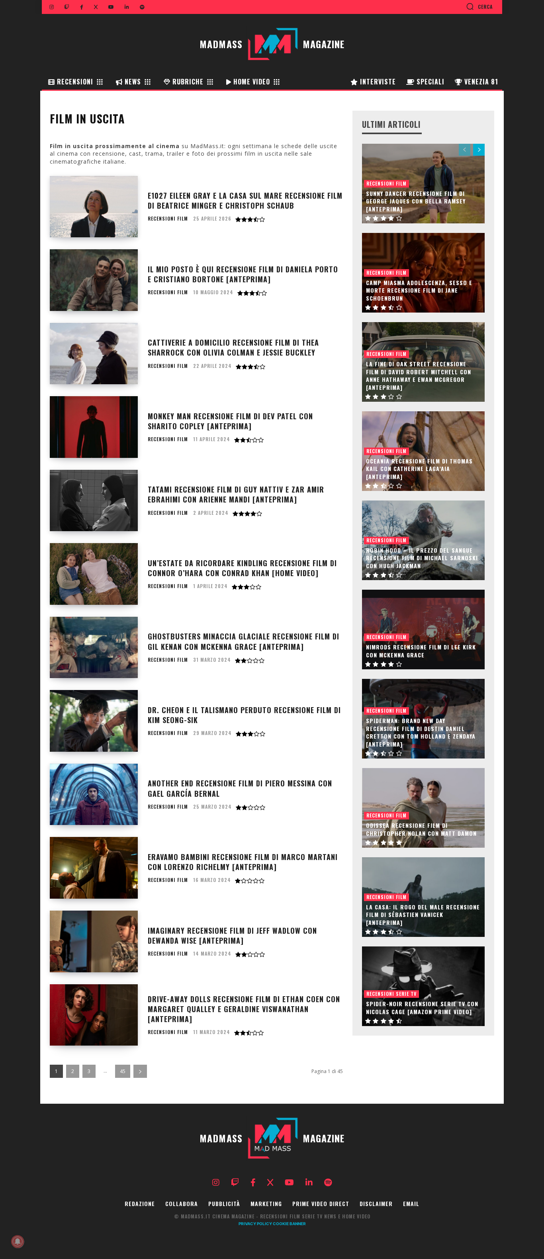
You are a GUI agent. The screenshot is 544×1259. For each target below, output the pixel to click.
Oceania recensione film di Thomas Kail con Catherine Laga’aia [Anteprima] (419, 469)
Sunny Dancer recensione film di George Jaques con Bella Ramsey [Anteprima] (416, 201)
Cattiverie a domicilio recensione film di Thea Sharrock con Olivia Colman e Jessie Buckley (233, 347)
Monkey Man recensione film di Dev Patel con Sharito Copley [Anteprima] (230, 421)
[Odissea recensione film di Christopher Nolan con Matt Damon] (423, 808)
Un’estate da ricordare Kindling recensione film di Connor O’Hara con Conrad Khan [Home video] (242, 568)
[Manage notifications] (17, 1241)
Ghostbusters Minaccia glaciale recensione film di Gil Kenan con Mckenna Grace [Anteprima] (243, 641)
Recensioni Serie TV (391, 993)
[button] (479, 6)
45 (122, 1071)
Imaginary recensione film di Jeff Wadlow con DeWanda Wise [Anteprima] (232, 935)
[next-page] (140, 1071)
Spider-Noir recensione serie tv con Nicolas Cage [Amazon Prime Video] (422, 1007)
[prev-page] (464, 150)
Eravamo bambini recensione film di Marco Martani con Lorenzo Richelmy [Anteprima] (243, 862)
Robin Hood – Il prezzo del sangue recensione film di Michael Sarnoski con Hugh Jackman (422, 558)
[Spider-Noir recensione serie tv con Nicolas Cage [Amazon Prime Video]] (423, 986)
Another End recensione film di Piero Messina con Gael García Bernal (240, 788)
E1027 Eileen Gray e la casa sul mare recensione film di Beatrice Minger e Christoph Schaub (245, 200)
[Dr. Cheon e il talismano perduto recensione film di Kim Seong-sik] (94, 721)
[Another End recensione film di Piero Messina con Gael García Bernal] (94, 794)
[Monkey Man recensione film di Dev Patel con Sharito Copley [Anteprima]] (94, 427)
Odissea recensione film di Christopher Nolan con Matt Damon (421, 829)
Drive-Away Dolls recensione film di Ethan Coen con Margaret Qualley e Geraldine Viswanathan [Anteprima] (244, 1009)
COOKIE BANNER (289, 1223)
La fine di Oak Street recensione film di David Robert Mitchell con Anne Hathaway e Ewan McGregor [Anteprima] (418, 375)
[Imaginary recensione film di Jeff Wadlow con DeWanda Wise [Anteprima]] (94, 941)
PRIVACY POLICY (255, 1223)
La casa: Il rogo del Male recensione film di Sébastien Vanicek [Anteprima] (423, 915)
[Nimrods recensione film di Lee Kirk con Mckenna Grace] (423, 629)
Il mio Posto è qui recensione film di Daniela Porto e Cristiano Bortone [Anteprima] (243, 274)
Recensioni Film (168, 218)
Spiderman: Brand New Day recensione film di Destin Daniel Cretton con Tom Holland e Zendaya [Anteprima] (421, 732)
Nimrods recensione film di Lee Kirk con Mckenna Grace (421, 651)
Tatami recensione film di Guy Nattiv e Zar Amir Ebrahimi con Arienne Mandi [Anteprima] (236, 494)
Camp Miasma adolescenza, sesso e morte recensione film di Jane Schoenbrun (419, 290)
